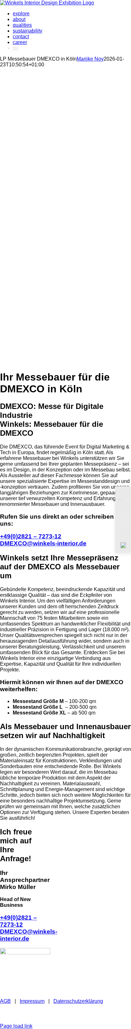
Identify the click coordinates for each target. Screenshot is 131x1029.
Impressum (32, 1001)
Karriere (14, 1020)
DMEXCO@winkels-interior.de (43, 543)
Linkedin (57, 1014)
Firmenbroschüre (31, 1008)
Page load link (16, 1026)
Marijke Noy (90, 59)
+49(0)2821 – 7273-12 (30, 536)
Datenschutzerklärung (78, 1001)
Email (80, 1008)
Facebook (97, 1014)
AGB (5, 1001)
